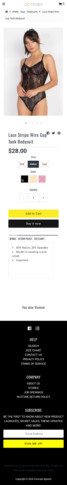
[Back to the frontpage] (7, 11)
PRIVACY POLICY (33, 359)
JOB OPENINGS (33, 392)
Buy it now (33, 223)
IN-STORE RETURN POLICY (33, 397)
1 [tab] (26, 123)
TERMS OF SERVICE (33, 363)
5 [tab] (41, 123)
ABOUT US (33, 383)
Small (22, 164)
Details (12, 238)
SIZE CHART (39, 238)
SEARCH (33, 346)
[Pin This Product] (59, 133)
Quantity (33, 189)
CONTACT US (33, 355)
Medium (33, 164)
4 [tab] (37, 123)
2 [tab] (30, 123)
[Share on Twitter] (54, 133)
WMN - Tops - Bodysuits (25, 11)
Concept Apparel (42, 479)
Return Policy (25, 238)
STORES (33, 388)
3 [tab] (33, 123)
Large (44, 164)
